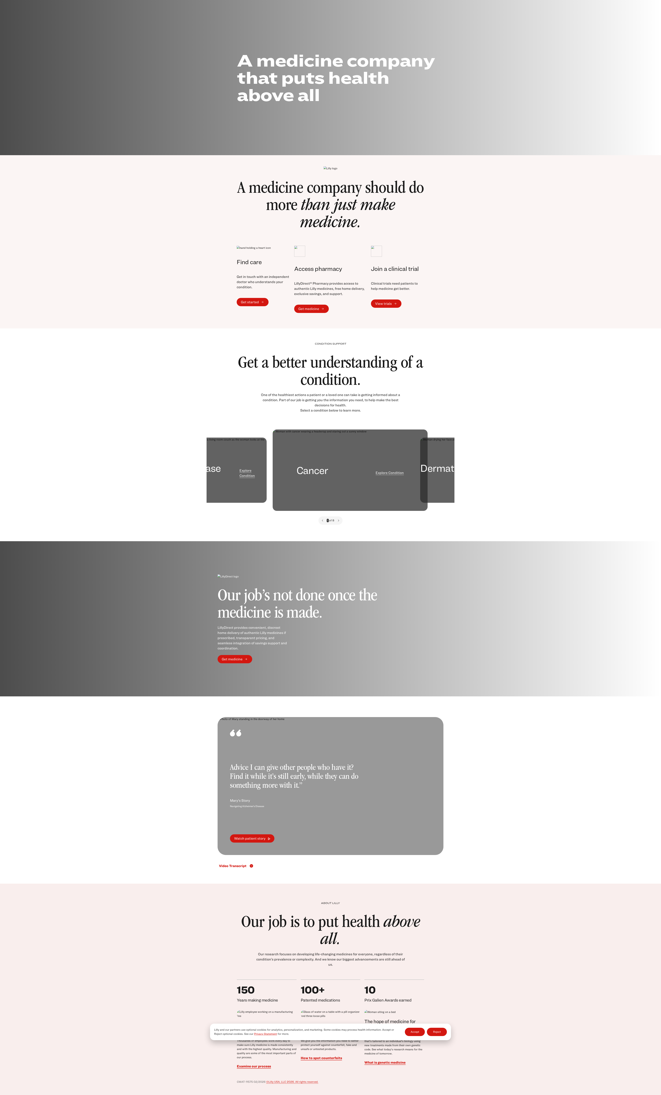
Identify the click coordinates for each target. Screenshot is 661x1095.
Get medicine (308, 309)
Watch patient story (249, 838)
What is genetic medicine (385, 1062)
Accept (415, 1032)
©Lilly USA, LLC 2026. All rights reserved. (292, 1081)
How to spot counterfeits (321, 1058)
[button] (322, 520)
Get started (250, 302)
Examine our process (254, 1066)
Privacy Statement (265, 1034)
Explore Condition (247, 473)
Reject (437, 1032)
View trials (383, 304)
